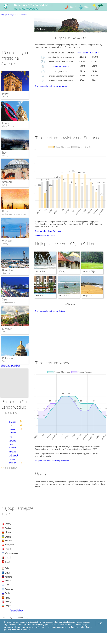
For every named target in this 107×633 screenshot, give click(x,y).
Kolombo (94, 53)
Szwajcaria (9, 545)
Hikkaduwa (64, 295)
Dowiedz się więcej (21, 630)
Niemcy (8, 532)
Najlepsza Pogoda (8, 15)
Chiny (7, 597)
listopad (12, 459)
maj (10, 436)
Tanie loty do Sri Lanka (45, 235)
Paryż (5, 94)
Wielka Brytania (8, 126)
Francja (5, 97)
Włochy (5, 155)
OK (100, 623)
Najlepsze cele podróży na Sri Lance (51, 86)
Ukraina (8, 536)
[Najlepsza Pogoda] (53, 10)
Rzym (5, 152)
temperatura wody (61, 66)
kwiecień (12, 433)
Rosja (4, 332)
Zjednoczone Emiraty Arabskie (14, 214)
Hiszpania (6, 273)
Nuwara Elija (89, 271)
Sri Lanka (23, 15)
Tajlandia (8, 576)
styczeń (12, 421)
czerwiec (12, 440)
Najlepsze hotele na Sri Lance (48, 231)
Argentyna (9, 589)
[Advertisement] (70, 108)
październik (13, 455)
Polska (8, 581)
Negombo (87, 295)
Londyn (6, 123)
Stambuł (7, 182)
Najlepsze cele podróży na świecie (50, 311)
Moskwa (7, 329)
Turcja (4, 185)
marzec (12, 429)
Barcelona (8, 270)
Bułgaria (8, 606)
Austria (8, 528)
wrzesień (12, 451)
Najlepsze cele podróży (10, 365)
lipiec (11, 444)
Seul (4, 299)
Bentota (39, 295)
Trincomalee (82, 53)
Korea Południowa (9, 302)
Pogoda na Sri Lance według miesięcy (52, 461)
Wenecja (7, 240)
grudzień (12, 463)
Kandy (62, 271)
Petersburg (8, 358)
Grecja (7, 572)
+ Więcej (70, 304)
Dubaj (5, 211)
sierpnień (12, 448)
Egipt (7, 568)
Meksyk (8, 557)
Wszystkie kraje (16, 610)
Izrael (7, 585)
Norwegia (8, 602)
